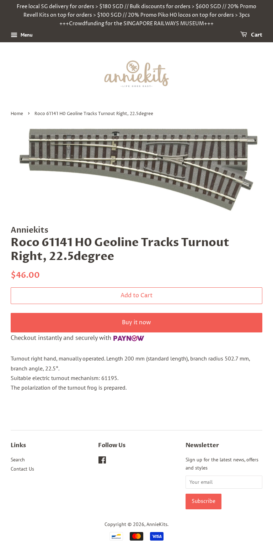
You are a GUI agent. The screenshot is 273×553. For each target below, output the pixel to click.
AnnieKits (156, 524)
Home (17, 114)
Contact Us (22, 469)
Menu (26, 35)
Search (18, 459)
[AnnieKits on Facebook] (102, 461)
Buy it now (136, 322)
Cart (256, 35)
